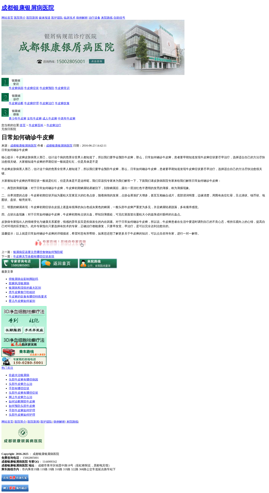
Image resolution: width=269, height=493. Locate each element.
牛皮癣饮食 (62, 103)
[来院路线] (98, 267)
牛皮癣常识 (62, 88)
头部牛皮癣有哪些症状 (23, 392)
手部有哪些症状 (19, 388)
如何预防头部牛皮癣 (22, 405)
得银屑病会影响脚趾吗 (23, 278)
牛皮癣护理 (31, 103)
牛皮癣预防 (47, 88)
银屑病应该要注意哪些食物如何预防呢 (38, 252)
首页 (23, 125)
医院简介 (20, 17)
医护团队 (57, 17)
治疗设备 (94, 17)
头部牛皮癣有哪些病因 (23, 379)
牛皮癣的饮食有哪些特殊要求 (28, 296)
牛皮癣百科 (36, 125)
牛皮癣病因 (16, 88)
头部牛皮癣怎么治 (20, 383)
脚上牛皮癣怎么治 (20, 397)
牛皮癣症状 (31, 88)
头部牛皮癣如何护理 (22, 414)
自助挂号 (119, 17)
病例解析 (82, 17)
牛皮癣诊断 (16, 103)
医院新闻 (32, 17)
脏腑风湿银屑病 (19, 283)
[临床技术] (23, 346)
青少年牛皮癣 (17, 118)
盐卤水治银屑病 (19, 375)
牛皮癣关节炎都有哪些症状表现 (33, 256)
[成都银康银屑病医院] (59, 267)
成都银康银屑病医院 (23, 145)
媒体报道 (45, 17)
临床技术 (69, 17)
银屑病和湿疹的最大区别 (25, 287)
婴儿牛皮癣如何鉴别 (22, 300)
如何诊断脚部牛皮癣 (22, 401)
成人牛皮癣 (49, 118)
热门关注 (7, 367)
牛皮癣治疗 (47, 103)
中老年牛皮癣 (66, 118)
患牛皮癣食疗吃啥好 (22, 292)
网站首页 (7, 17)
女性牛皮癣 (34, 118)
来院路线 (107, 17)
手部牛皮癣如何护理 (22, 410)
